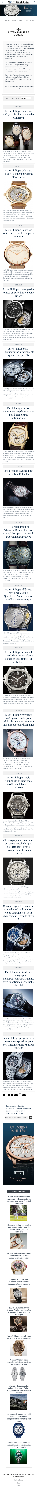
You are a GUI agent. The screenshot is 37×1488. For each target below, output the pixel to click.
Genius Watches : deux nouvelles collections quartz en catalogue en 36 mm (19, 1362)
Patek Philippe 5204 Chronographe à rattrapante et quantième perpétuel (18, 352)
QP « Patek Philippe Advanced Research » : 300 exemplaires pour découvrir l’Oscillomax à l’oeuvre (18, 531)
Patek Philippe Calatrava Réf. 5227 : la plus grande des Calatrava (18, 114)
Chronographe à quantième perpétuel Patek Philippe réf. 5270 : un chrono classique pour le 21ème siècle (18, 846)
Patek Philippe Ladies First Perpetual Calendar (18, 472)
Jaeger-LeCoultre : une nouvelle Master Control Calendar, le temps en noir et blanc (19, 1282)
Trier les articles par (12, 98)
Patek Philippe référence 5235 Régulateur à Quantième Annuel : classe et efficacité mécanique (18, 594)
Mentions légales (18, 1480)
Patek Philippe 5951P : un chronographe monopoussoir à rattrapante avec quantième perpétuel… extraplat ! (18, 978)
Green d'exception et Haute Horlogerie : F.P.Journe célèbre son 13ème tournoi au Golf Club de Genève (19, 1199)
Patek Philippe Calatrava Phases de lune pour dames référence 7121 (19, 174)
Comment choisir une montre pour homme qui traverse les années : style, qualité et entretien (19, 1228)
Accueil (7, 20)
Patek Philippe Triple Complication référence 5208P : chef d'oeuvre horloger (18, 782)
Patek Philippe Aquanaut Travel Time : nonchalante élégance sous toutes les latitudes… (18, 657)
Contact (18, 1485)
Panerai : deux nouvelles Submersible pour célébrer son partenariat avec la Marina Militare (19, 1389)
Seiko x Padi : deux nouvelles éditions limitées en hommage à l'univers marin (19, 1444)
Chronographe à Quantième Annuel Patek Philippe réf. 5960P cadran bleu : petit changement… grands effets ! (18, 912)
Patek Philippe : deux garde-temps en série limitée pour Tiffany (18, 292)
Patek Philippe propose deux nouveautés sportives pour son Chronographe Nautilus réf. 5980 (18, 1042)
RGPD (18, 1483)
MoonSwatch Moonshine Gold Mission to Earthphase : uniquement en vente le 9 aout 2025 (19, 1417)
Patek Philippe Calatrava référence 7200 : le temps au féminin (18, 233)
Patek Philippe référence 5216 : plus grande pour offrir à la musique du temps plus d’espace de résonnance (18, 719)
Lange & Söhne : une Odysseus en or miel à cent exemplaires (19, 1337)
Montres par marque (17, 20)
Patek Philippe (30, 20)
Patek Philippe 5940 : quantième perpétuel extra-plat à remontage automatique (18, 412)
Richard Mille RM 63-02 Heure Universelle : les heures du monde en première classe (19, 1255)
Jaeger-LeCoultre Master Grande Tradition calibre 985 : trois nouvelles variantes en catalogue (19, 1311)
